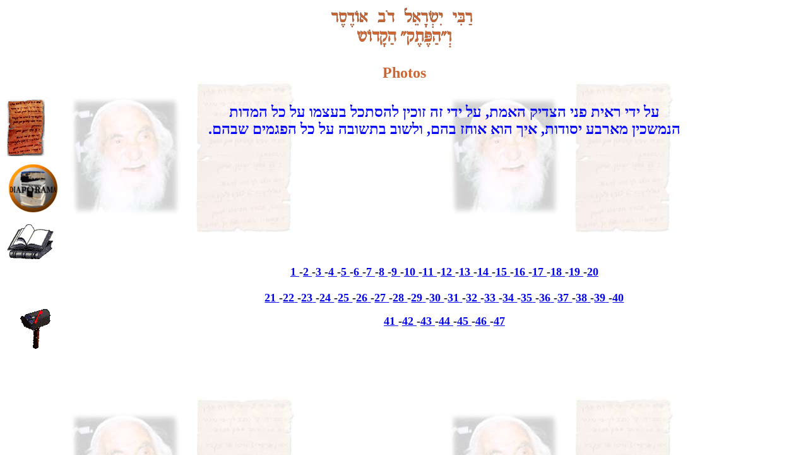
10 (409, 271)
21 (270, 297)
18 (556, 271)
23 (306, 297)
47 (499, 321)
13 (464, 271)
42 (407, 321)
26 (361, 297)
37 (563, 297)
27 (380, 297)
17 (538, 271)
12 (446, 271)
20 (592, 271)
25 (343, 297)
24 (325, 297)
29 (416, 297)
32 (471, 297)
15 (501, 271)
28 (398, 297)
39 (599, 297)
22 (288, 297)
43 (426, 321)
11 (428, 271)
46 (481, 321)
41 (389, 321)
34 (508, 297)
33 (490, 297)
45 (462, 321)
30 (435, 297)
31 (453, 297)
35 (526, 297)
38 (581, 297)
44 (444, 321)
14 (483, 271)
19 (574, 271)
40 (618, 297)
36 (544, 297)
